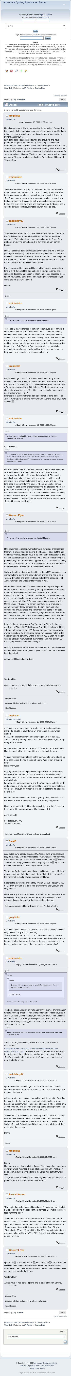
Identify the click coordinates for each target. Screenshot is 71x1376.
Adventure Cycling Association (45, 1363)
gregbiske (14, 115)
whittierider (15, 177)
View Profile (10, 119)
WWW (18, 719)
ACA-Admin (27, 88)
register (49, 15)
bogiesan (14, 715)
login (41, 15)
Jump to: (63, 1331)
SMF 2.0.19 (24, 1366)
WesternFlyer (16, 515)
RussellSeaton (17, 1194)
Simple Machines (47, 1366)
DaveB (12, 841)
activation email (42, 17)
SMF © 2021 (35, 1366)
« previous (57, 96)
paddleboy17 (16, 220)
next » (64, 96)
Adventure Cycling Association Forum (24, 2)
